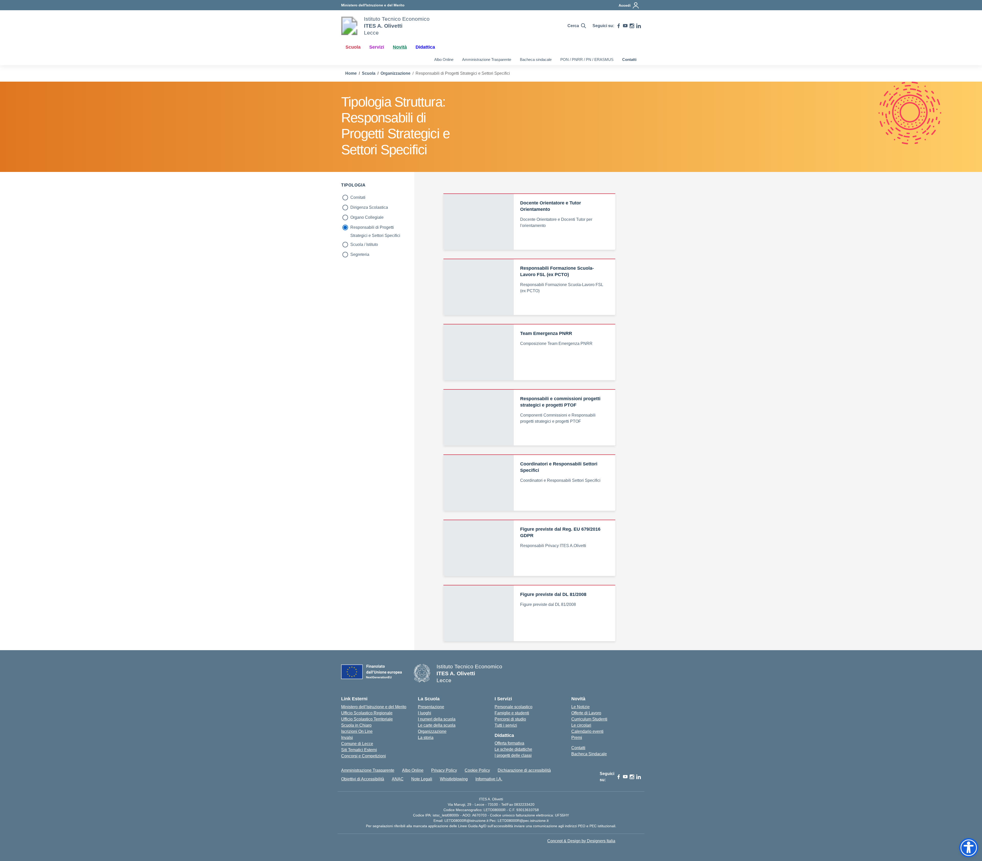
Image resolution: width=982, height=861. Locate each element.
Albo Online (443, 59)
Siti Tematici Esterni (359, 750)
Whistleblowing (454, 779)
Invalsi (347, 737)
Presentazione (431, 707)
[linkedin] (638, 26)
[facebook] (618, 26)
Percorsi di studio (510, 719)
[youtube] (625, 26)
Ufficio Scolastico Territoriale (367, 719)
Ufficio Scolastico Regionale (367, 713)
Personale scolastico (513, 707)
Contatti (629, 59)
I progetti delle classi (513, 755)
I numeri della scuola (436, 719)
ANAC (398, 779)
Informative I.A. (488, 779)
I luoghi (424, 713)
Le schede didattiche (513, 749)
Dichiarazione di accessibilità (524, 770)
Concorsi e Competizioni (363, 756)
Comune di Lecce (357, 744)
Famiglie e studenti (512, 713)
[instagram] (632, 26)
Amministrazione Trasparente (486, 59)
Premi (576, 737)
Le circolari (581, 725)
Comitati (357, 197)
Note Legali (421, 779)
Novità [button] (400, 47)
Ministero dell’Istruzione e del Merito (373, 707)
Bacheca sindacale (536, 59)
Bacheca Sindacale (589, 754)
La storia (425, 737)
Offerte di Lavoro (586, 713)
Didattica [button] (425, 47)
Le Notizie (580, 707)
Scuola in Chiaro (356, 725)
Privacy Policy (444, 770)
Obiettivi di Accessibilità (362, 779)
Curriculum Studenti (589, 719)
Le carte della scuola (436, 725)
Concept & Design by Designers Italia (581, 841)
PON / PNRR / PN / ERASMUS (586, 59)
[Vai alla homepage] (349, 26)
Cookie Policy (477, 770)
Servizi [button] (376, 47)
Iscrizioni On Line (357, 731)
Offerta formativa (509, 743)
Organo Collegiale (367, 217)
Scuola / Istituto (364, 244)
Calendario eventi (587, 731)
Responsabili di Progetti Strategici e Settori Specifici (375, 228)
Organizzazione (432, 731)
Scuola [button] (353, 47)
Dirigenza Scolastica (369, 207)
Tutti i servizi (506, 725)
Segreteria (359, 254)
